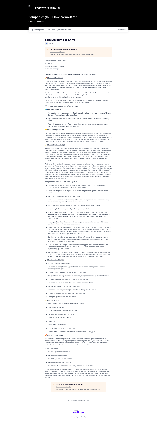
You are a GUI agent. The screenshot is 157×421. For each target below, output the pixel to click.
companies (37, 30)
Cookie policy (82, 417)
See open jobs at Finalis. (57, 52)
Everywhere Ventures (47, 7)
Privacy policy (74, 417)
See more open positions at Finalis (78, 400)
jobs (51, 30)
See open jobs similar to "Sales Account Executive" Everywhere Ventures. (72, 54)
